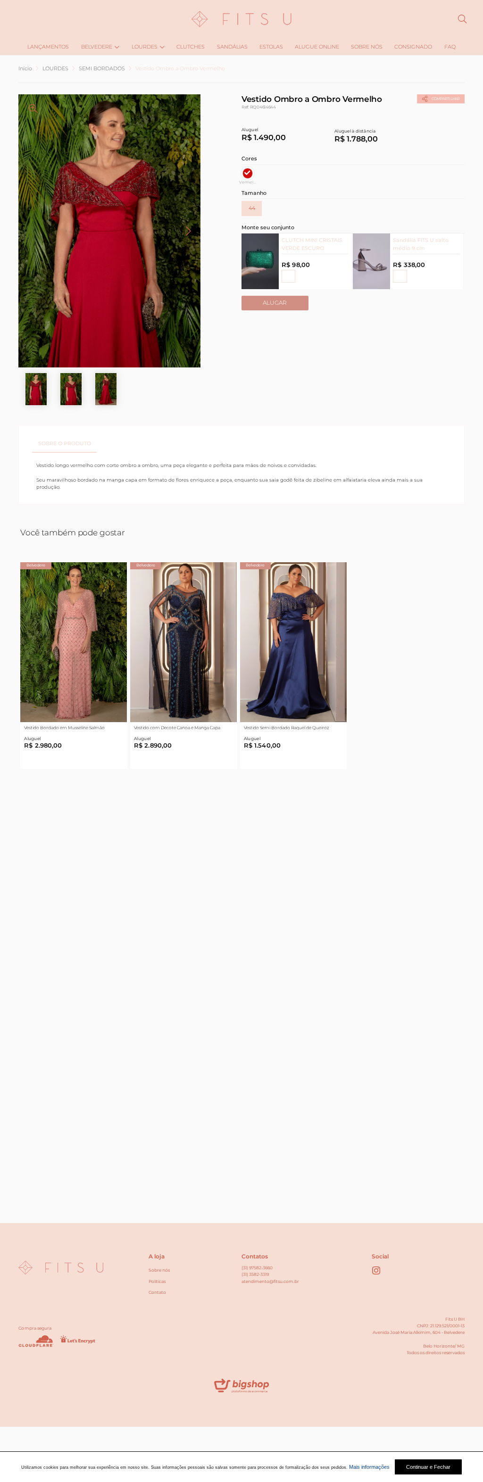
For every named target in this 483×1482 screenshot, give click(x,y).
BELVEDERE (96, 46)
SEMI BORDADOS (102, 68)
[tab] (64, 444)
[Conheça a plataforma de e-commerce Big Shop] (241, 1388)
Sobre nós (159, 1270)
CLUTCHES (190, 46)
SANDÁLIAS (232, 46)
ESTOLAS (271, 46)
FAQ (450, 46)
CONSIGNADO (413, 46)
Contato (157, 1292)
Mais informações (369, 1467)
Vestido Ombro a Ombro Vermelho (180, 68)
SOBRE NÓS (367, 46)
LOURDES (145, 46)
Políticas (157, 1281)
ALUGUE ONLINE (317, 46)
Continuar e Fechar (428, 1467)
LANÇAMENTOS (48, 46)
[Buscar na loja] (462, 19)
